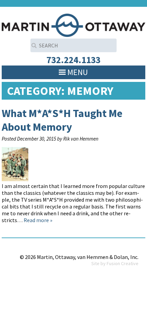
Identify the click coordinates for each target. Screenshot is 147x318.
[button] (77, 72)
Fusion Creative (122, 263)
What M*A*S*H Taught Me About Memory (62, 120)
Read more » (38, 220)
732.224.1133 (73, 60)
